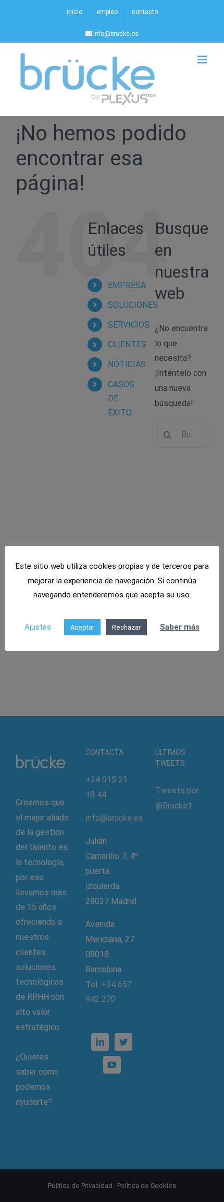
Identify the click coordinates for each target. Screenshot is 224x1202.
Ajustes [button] (37, 627)
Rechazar (126, 627)
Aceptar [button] (82, 627)
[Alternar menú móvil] (202, 59)
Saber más (180, 627)
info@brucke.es (115, 33)
